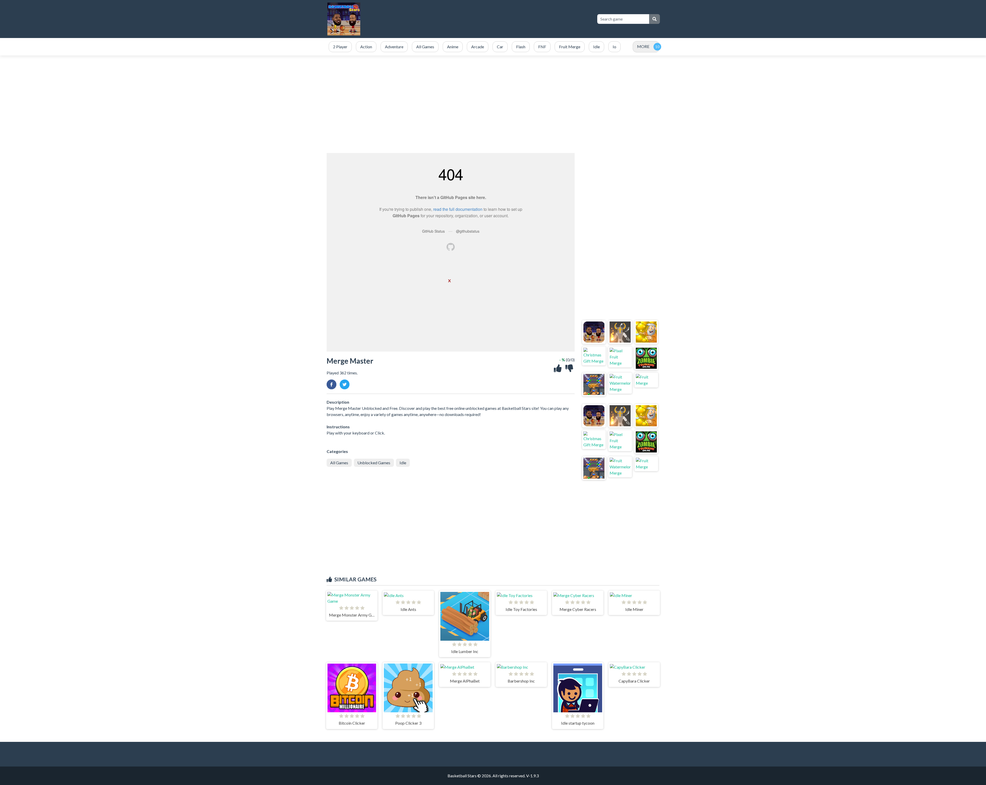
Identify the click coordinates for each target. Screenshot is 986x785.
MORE (643, 46)
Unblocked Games (373, 462)
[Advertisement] (493, 104)
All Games (339, 462)
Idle (403, 462)
